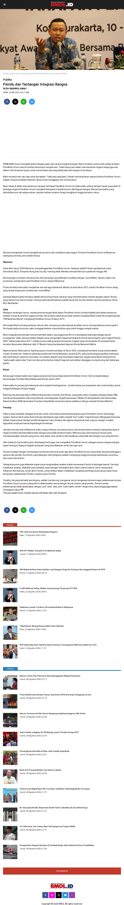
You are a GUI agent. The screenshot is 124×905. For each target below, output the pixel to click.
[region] (62, 132)
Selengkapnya (62, 871)
